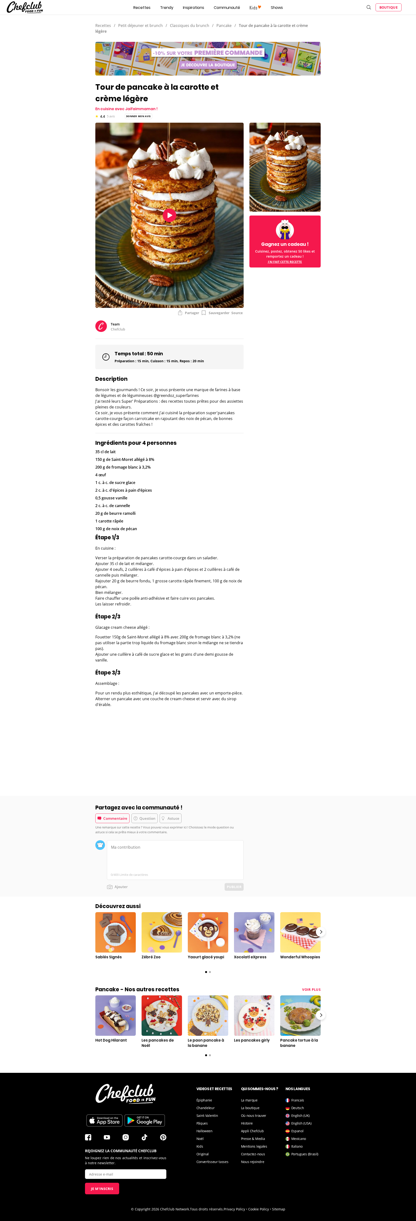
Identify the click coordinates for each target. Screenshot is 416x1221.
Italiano (297, 1146)
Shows (277, 7)
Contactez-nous (253, 1154)
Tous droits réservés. (207, 1209)
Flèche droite (320, 932)
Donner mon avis (138, 116)
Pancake (224, 25)
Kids (199, 1146)
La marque (249, 1100)
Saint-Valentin (207, 1115)
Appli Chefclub (252, 1131)
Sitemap (278, 1209)
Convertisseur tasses (212, 1161)
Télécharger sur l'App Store (104, 1120)
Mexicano (298, 1138)
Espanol (297, 1131)
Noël (200, 1138)
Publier (234, 886)
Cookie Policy (258, 1209)
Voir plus (311, 989)
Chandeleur (205, 1108)
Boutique (388, 7)
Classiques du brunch (189, 25)
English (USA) (301, 1123)
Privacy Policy (234, 1209)
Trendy (166, 7)
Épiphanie (204, 1100)
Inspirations (193, 7)
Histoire (247, 1123)
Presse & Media (253, 1138)
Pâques (202, 1123)
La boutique (250, 1108)
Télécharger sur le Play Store (144, 1120)
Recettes (141, 7)
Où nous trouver (253, 1115)
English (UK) (300, 1115)
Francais (297, 1100)
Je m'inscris (102, 1188)
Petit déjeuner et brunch (140, 25)
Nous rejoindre (252, 1161)
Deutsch (297, 1108)
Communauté (227, 7)
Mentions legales (254, 1146)
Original (202, 1154)
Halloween (204, 1131)
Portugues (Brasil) (304, 1154)
